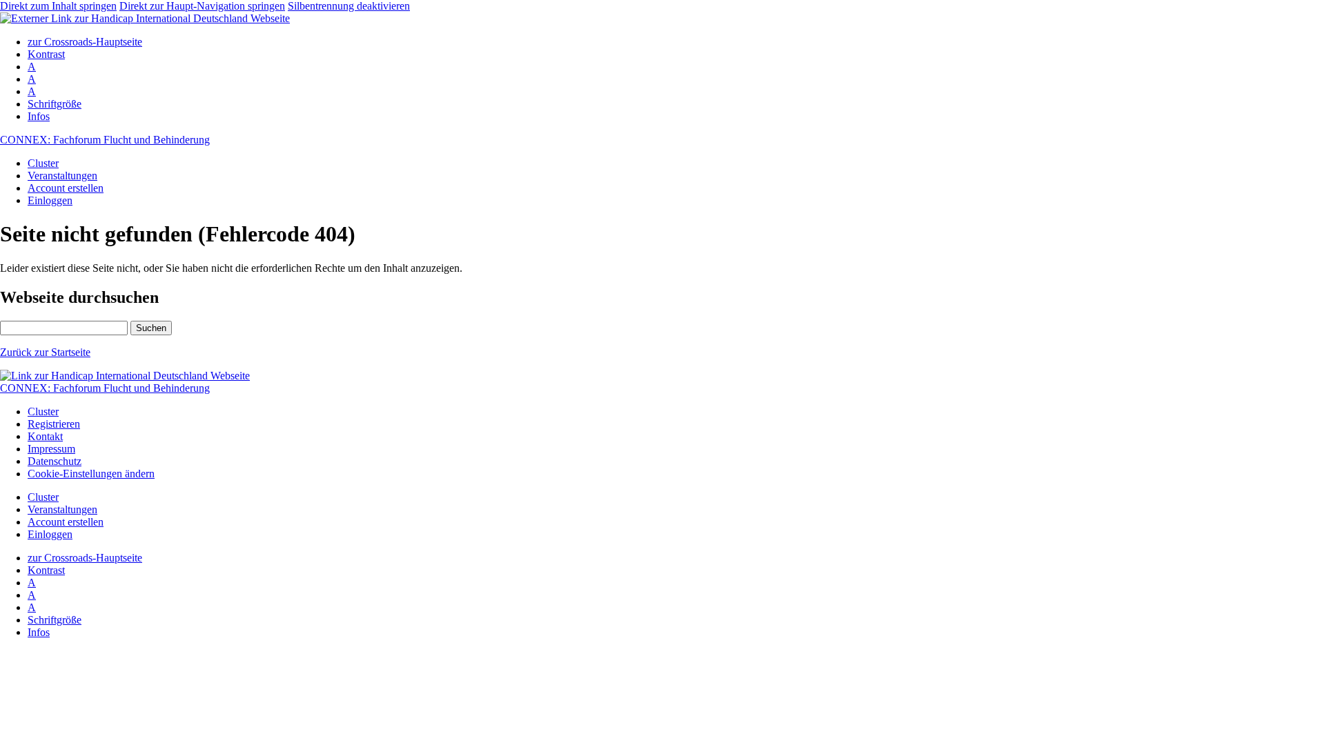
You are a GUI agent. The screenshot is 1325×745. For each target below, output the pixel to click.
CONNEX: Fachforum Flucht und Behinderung (105, 140)
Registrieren (54, 424)
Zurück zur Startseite (45, 352)
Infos (39, 116)
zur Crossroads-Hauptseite (85, 42)
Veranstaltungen (62, 175)
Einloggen (50, 200)
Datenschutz (54, 461)
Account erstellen (66, 188)
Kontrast (46, 54)
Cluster (43, 163)
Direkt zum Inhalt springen (58, 6)
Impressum (51, 449)
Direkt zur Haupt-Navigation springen (202, 6)
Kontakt (45, 436)
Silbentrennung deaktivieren (349, 6)
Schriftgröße (54, 104)
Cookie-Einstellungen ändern (91, 473)
